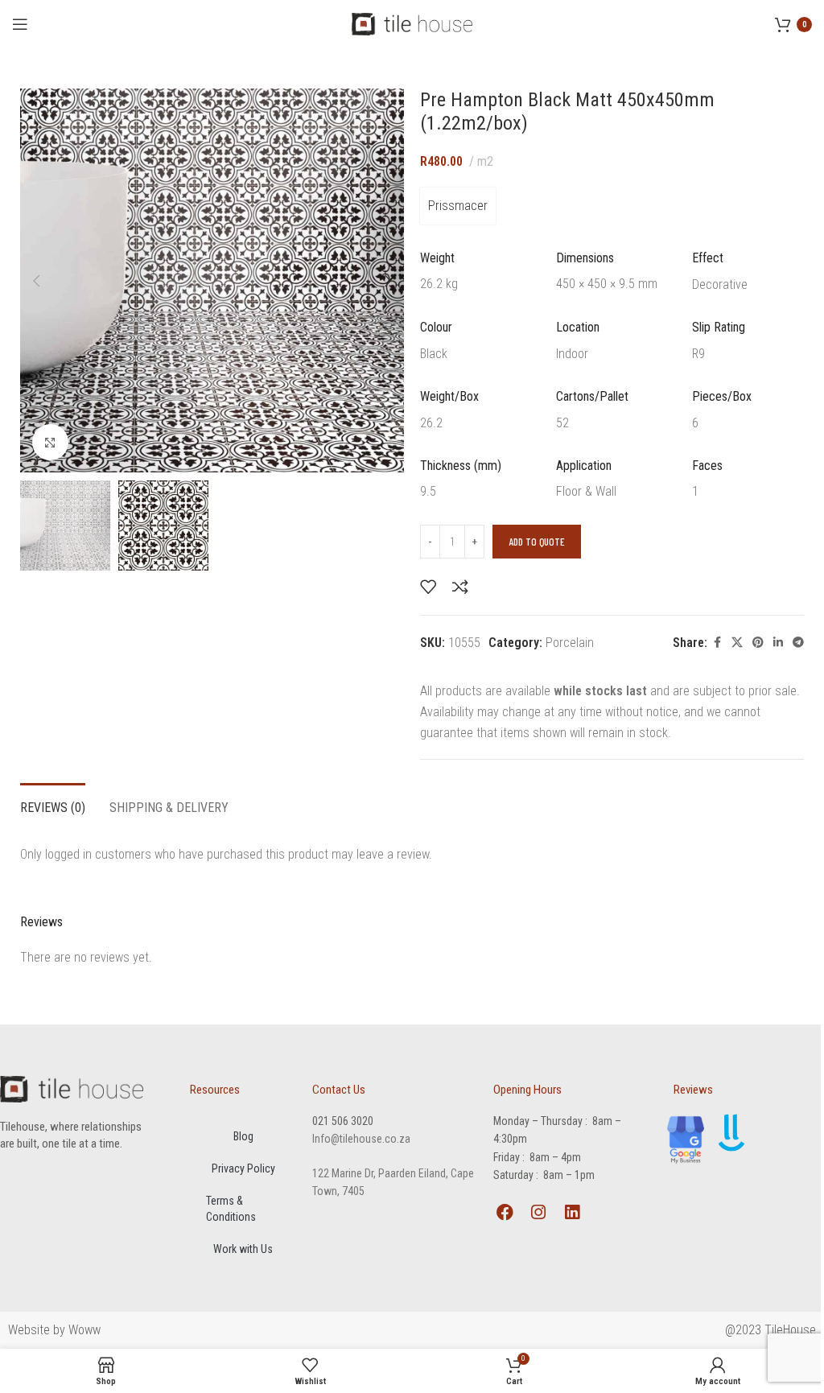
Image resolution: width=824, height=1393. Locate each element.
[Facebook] (505, 1212)
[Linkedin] (571, 1212)
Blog (243, 1136)
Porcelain (570, 642)
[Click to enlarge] (50, 442)
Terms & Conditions (231, 1208)
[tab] (52, 805)
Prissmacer (458, 205)
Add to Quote (537, 541)
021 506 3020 (342, 1121)
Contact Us (338, 1089)
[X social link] (737, 642)
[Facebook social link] (717, 642)
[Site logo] (412, 23)
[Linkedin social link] (778, 642)
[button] (36, 281)
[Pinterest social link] (758, 642)
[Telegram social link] (798, 642)
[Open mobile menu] (20, 24)
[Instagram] (538, 1212)
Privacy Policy (243, 1168)
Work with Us (243, 1249)
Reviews (693, 1089)
